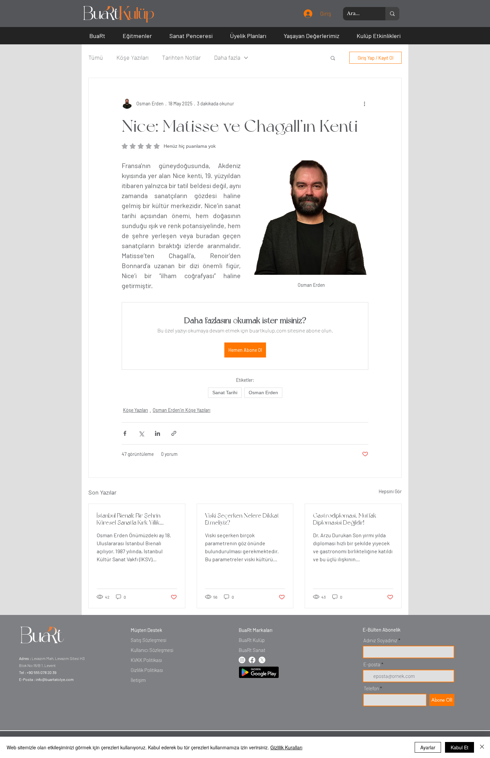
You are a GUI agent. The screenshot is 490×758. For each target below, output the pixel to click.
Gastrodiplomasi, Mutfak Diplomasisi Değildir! (344, 519)
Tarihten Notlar (181, 57)
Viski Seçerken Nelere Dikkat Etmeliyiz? (242, 519)
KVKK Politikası (146, 660)
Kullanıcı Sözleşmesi (152, 650)
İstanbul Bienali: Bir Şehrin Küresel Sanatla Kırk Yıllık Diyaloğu (128, 519)
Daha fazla (227, 57)
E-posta (371, 664)
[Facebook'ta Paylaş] (125, 433)
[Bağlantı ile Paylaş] (174, 433)
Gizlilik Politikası (147, 670)
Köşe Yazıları (132, 57)
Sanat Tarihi (224, 392)
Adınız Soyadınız (380, 640)
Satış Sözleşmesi (148, 640)
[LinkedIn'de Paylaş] (157, 433)
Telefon (371, 688)
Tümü (95, 57)
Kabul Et (459, 747)
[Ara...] (392, 13)
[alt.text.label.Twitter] (262, 660)
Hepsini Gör (390, 491)
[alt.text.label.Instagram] (242, 660)
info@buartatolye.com (55, 679)
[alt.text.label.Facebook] (252, 660)
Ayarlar (427, 747)
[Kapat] (482, 747)
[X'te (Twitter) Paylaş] (141, 433)
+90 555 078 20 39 (41, 672)
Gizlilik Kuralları (286, 747)
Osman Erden (263, 392)
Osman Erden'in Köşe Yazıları (181, 410)
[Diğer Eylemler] (364, 103)
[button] (97, 35)
